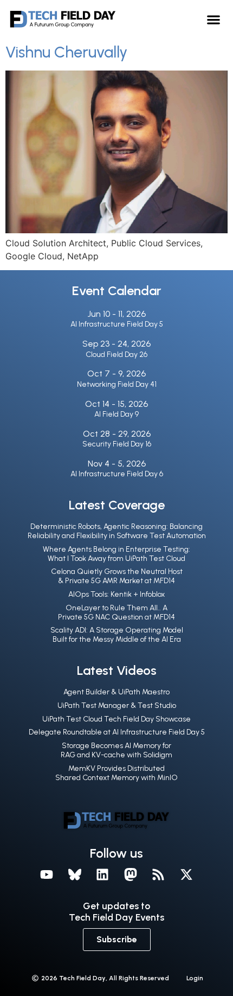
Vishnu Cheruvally (66, 52)
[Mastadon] (130, 874)
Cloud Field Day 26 (116, 354)
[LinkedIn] (102, 874)
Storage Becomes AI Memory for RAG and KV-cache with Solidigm (116, 750)
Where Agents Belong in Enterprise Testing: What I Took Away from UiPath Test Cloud (116, 554)
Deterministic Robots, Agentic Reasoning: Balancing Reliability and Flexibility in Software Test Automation (117, 531)
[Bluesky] (75, 874)
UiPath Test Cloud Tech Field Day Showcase (116, 719)
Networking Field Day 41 (117, 384)
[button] (213, 19)
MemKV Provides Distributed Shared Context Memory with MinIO (116, 773)
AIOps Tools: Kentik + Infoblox (116, 594)
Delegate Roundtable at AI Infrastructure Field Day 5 (117, 732)
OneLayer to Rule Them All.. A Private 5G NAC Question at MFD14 (116, 612)
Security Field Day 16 (116, 444)
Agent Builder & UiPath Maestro (116, 692)
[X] (186, 874)
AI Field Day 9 (116, 414)
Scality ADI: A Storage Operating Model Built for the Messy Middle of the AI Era (116, 634)
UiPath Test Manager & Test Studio (116, 705)
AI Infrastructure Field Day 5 (116, 324)
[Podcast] (159, 874)
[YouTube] (46, 874)
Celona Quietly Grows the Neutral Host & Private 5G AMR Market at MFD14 (117, 576)
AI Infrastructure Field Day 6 (116, 473)
